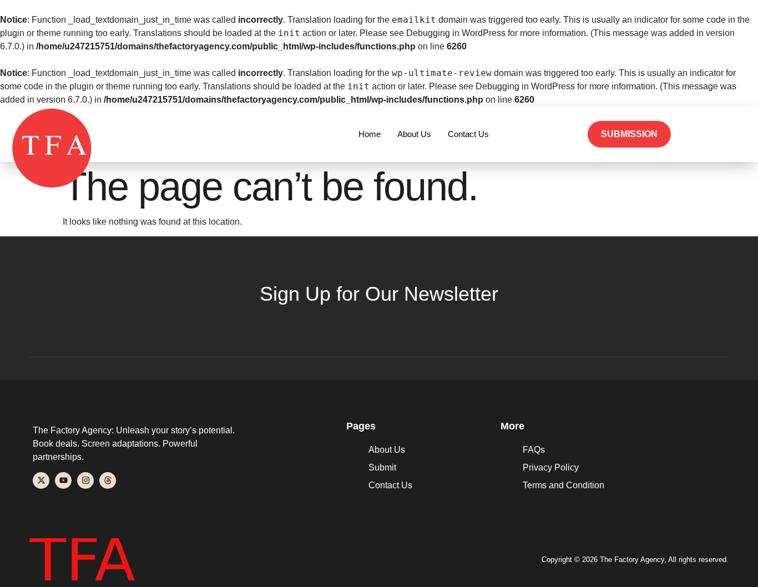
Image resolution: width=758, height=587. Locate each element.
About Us (414, 134)
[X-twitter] (41, 480)
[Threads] (107, 480)
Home (369, 134)
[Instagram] (85, 480)
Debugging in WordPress (456, 33)
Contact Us (468, 134)
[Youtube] (63, 480)
